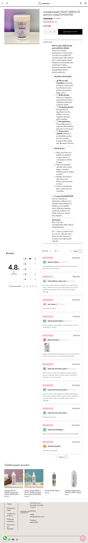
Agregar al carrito (71, 31)
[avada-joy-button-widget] (82, 537)
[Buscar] (7, 3)
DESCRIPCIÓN (47, 42)
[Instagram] (9, 539)
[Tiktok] (17, 539)
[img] (48, 22)
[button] (30, 259)
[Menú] (2, 3)
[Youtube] (13, 539)
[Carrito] (85, 3)
